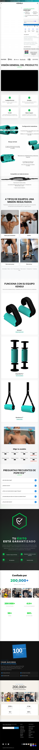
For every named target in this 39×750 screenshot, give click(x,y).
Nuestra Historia (32, 726)
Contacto (22, 737)
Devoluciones (31, 737)
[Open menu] (1, 3)
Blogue (30, 730)
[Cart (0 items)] (37, 3)
